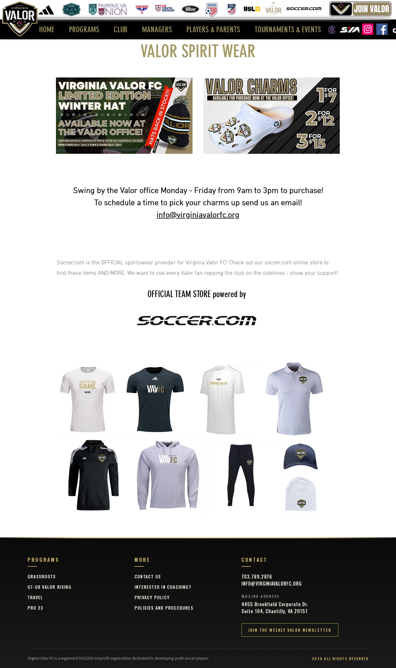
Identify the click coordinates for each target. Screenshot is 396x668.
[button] (84, 29)
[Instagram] (367, 29)
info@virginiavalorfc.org (198, 215)
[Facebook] (382, 29)
